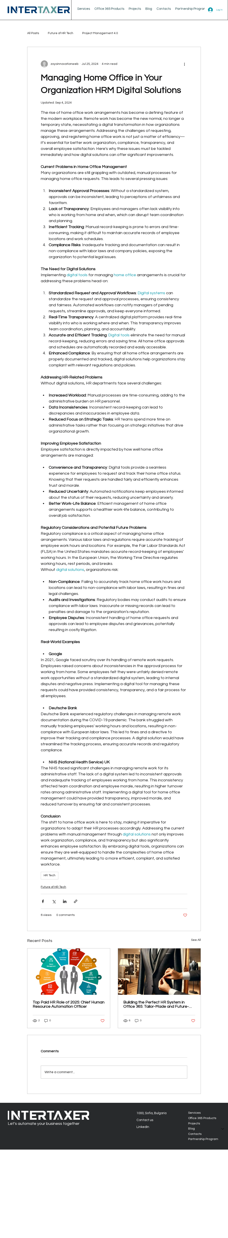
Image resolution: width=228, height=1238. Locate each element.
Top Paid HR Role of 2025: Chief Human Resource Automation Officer (68, 1004)
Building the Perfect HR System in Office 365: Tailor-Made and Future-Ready (156, 1004)
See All (196, 940)
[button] (148, 9)
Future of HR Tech (60, 33)
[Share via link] (75, 901)
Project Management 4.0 (100, 33)
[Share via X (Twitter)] (54, 901)
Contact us (144, 1120)
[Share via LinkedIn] (65, 901)
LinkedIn (142, 1127)
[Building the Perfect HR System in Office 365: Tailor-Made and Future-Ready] (159, 971)
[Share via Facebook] (43, 901)
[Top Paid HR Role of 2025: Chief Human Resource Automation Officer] (68, 971)
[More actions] (184, 64)
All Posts (33, 33)
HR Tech (49, 875)
